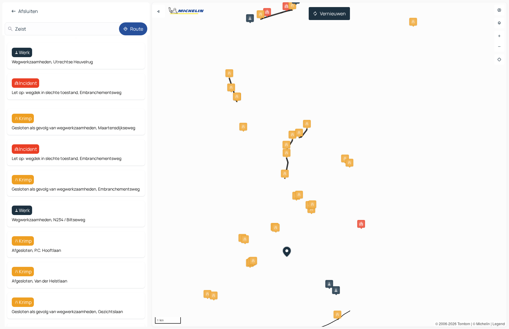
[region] (329, 164)
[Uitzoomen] (499, 46)
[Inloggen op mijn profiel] (499, 10)
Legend (499, 323)
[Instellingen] (499, 23)
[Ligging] (499, 59)
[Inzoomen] (499, 36)
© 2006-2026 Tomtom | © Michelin (462, 323)
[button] (250, 18)
